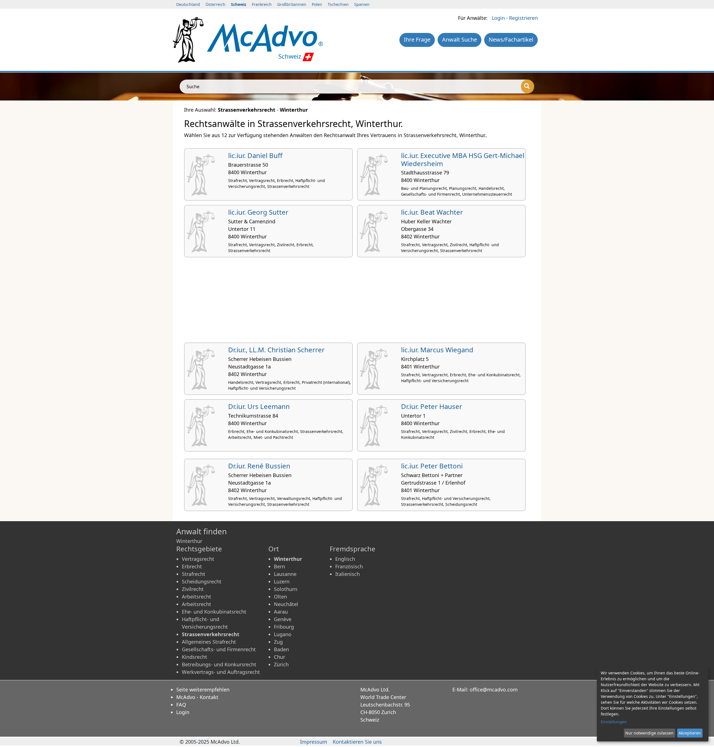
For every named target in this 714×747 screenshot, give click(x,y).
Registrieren (523, 18)
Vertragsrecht (198, 559)
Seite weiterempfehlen (203, 689)
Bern (279, 566)
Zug (278, 641)
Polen (317, 4)
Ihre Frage (417, 39)
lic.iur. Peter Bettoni (432, 465)
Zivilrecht (193, 589)
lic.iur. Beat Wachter (432, 212)
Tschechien (338, 4)
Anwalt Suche (459, 39)
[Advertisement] (351, 302)
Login (498, 18)
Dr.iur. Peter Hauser (431, 406)
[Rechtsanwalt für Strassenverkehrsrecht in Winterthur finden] (265, 37)
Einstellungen (614, 721)
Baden (281, 649)
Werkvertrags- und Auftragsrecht (221, 672)
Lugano (282, 634)
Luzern (282, 581)
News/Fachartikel (511, 39)
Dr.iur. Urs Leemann (259, 406)
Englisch (345, 559)
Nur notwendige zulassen (649, 733)
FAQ (181, 704)
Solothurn (285, 589)
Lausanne (285, 574)
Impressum (313, 741)
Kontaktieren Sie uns (357, 741)
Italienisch (347, 574)
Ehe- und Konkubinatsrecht (214, 611)
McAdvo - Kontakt (197, 697)
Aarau (281, 611)
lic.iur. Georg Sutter (258, 212)
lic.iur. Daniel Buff (255, 155)
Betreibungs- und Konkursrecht (219, 664)
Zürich (281, 664)
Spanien (362, 4)
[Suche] (527, 87)
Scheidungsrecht (201, 581)
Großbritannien (291, 4)
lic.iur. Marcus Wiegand (437, 349)
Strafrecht (193, 574)
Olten (280, 596)
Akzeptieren (690, 733)
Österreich (215, 4)
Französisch (349, 566)
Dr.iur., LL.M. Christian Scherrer (276, 349)
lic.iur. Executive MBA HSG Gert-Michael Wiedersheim (462, 159)
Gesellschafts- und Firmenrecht (219, 649)
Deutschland (188, 4)
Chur (279, 656)
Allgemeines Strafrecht (209, 641)
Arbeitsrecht (196, 596)
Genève (282, 619)
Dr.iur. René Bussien (259, 465)
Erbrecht (192, 566)
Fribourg (284, 626)
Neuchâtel (286, 604)
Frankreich (262, 4)
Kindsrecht (194, 656)
